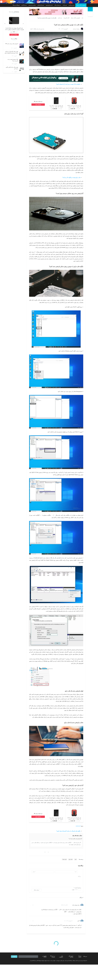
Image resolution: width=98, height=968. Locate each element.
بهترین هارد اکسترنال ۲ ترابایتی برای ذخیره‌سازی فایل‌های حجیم (11, 52)
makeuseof (78, 826)
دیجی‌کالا (85, 956)
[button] (47, 852)
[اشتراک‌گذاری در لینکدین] (40, 852)
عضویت (14, 956)
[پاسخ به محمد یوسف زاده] (35, 905)
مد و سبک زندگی (57, 5)
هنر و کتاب (65, 5)
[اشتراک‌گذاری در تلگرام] (29, 852)
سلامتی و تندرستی (32, 5)
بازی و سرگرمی (72, 5)
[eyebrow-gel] (56, 12)
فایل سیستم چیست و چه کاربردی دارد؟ (13, 60)
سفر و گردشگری (40, 5)
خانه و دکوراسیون (49, 5)
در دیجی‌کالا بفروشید (52, 956)
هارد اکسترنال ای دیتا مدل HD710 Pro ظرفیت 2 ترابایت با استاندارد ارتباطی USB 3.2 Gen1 (74, 106)
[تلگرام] (11, 960)
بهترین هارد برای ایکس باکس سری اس (12, 68)
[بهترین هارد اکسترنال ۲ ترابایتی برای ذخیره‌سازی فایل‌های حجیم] (22, 53)
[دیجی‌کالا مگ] (90, 9)
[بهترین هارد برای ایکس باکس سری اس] (22, 69)
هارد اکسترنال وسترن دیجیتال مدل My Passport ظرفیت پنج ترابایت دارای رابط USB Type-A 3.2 (56, 106)
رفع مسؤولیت (61, 956)
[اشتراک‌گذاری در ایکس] (34, 852)
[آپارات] (19, 960)
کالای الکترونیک (66, 17)
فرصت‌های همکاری (71, 956)
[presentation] (23, 23)
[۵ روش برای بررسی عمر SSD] (22, 46)
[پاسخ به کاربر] (35, 920)
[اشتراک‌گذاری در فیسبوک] (37, 852)
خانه (82, 17)
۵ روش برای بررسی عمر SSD (11, 43)
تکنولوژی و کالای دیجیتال (81, 5)
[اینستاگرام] (14, 960)
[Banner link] (49, 1)
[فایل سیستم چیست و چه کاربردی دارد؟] (22, 61)
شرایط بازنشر (79, 956)
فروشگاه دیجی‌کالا (16, 5)
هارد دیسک (64, 859)
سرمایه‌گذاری (24, 5)
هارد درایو (70, 859)
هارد (75, 859)
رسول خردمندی (76, 28)
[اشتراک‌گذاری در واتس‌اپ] (32, 852)
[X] (16, 960)
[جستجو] (90, 14)
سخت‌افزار (60, 17)
